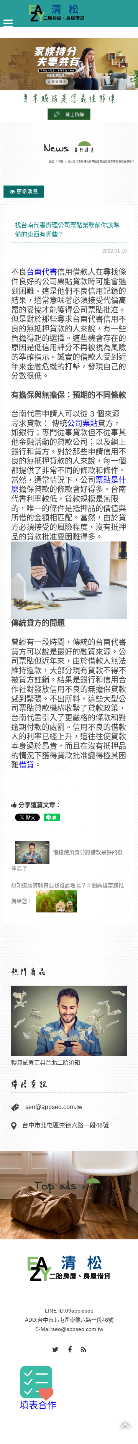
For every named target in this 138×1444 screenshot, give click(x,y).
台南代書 (41, 272)
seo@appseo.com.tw (53, 1107)
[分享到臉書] (70, 1350)
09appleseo (79, 1311)
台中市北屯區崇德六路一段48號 (65, 1125)
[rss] (83, 1350)
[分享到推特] (55, 1350)
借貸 (26, 765)
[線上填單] (69, 114)
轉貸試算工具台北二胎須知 (69, 1021)
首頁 (51, 161)
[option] (69, 1022)
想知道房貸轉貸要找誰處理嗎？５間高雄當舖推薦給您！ (67, 893)
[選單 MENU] (8, 23)
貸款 (61, 161)
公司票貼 (82, 423)
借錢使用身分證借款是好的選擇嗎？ (67, 860)
